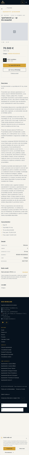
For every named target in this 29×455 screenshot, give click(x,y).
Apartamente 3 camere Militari (8, 366)
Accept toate (9, 448)
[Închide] (26, 438)
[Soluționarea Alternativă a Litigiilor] (14, 405)
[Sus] (23, 398)
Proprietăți (9, 7)
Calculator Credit (5, 339)
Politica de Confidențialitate (8, 389)
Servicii (3, 334)
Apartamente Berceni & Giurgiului (9, 375)
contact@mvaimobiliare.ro (9, 318)
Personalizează (8, 452)
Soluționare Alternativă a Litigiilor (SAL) (10, 398)
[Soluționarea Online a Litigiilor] (12, 410)
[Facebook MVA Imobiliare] (2, 322)
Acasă (2, 330)
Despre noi (4, 332)
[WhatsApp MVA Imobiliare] (6, 322)
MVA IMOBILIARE (6, 302)
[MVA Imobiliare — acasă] (3, 2)
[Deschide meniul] (26, 2)
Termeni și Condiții (20, 389)
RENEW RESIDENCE (14, 53)
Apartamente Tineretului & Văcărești (10, 377)
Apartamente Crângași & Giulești (9, 370)
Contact (3, 341)
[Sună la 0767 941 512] (22, 2)
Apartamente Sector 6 (6, 380)
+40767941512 (6, 317)
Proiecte (3, 337)
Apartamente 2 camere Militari (8, 363)
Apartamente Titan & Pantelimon (9, 373)
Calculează (25, 272)
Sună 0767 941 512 (15, 65)
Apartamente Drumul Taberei (8, 368)
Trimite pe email (14, 73)
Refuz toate (22, 448)
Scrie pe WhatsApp (15, 69)
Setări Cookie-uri (5, 394)
